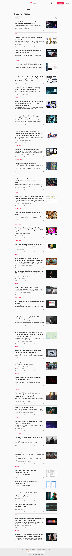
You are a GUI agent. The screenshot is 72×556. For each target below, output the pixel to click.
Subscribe (60, 3)
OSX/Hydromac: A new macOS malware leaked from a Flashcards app (27, 364)
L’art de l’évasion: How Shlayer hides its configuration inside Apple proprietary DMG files (29, 229)
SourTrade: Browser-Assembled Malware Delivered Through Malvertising (28, 22)
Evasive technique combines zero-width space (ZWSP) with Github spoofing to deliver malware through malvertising (29, 54)
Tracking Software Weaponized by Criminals (29, 77)
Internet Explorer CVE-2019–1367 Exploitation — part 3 (26, 471)
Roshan (19, 44)
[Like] (15, 30)
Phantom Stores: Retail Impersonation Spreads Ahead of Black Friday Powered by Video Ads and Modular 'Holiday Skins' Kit (28, 133)
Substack (30, 554)
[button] (29, 8)
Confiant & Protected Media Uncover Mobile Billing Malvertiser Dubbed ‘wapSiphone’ (29, 535)
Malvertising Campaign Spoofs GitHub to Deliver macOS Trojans (28, 51)
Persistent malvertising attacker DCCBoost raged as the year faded (29, 422)
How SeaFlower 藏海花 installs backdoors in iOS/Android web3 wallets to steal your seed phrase (29, 273)
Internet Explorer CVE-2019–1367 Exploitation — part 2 (26, 482)
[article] (36, 26)
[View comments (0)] (25, 30)
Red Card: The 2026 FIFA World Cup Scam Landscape (28, 38)
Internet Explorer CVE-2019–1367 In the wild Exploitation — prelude (29, 494)
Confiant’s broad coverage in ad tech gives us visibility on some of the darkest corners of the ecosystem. (28, 216)
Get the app (41, 552)
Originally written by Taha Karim (22, 233)
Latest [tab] (16, 18)
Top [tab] (20, 18)
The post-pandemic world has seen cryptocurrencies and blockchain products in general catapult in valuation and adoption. (28, 290)
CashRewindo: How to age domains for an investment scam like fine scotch (28, 245)
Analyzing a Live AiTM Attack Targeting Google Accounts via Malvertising (27, 88)
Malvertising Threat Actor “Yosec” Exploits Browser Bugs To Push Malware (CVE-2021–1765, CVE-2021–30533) (29, 334)
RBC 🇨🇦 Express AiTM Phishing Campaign (28, 64)
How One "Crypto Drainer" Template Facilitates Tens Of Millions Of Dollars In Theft (29, 259)
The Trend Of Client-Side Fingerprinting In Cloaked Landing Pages (28, 438)
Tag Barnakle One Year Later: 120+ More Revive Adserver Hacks (28, 378)
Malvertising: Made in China (24, 407)
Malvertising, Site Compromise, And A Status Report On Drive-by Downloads (29, 519)
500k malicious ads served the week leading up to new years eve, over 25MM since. (29, 425)
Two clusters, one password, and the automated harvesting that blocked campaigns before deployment (29, 107)
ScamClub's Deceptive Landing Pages (27, 149)
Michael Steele (21, 28)
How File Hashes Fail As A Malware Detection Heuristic (29, 302)
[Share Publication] (54, 3)
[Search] (51, 3)
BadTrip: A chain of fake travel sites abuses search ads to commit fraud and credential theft (29, 180)
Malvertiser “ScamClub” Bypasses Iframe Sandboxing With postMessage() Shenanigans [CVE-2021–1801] (28, 394)
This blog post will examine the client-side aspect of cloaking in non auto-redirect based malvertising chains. (29, 441)
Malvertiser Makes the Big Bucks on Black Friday (28, 213)
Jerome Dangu (30, 219)
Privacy (38, 549)
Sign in (67, 3)
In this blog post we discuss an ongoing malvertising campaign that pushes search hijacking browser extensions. (29, 354)
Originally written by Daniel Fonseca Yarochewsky (27, 248)
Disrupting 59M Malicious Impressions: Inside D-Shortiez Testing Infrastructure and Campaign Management (29, 103)
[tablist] (18, 18)
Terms (41, 549)
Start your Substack (33, 552)
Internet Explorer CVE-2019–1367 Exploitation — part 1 (26, 505)
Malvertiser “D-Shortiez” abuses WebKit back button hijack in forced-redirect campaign (29, 197)
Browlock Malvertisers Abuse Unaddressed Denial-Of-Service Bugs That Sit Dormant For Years (29, 454)
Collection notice (46, 549)
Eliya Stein (26, 122)
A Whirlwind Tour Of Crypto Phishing (26, 287)
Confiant (29, 28)
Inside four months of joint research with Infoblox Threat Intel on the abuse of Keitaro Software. (28, 79)
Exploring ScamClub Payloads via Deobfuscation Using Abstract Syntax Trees (29, 164)
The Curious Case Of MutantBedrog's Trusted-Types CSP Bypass (27, 117)
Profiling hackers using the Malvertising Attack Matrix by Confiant (27, 318)
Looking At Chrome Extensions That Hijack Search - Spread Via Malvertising (28, 351)
